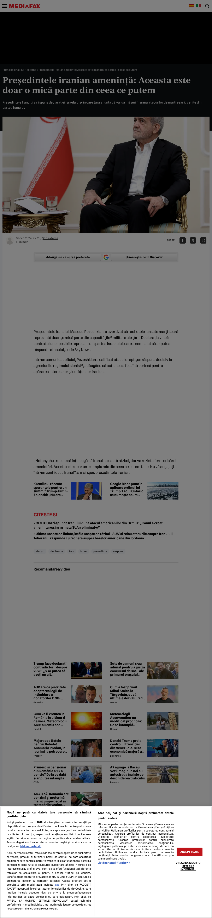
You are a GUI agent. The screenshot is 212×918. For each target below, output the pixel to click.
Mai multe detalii (30, 846)
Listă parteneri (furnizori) (113, 862)
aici (57, 885)
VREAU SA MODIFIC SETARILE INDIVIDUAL (188, 866)
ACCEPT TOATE (189, 851)
